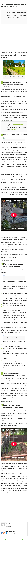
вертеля (22, 125)
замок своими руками (18, 124)
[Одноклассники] (4, 533)
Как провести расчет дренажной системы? (14, 541)
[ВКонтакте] (2, 533)
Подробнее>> (14, 129)
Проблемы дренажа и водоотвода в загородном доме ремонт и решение (6, 542)
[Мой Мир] (6, 533)
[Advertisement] (14, 38)
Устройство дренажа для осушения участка (23, 542)
